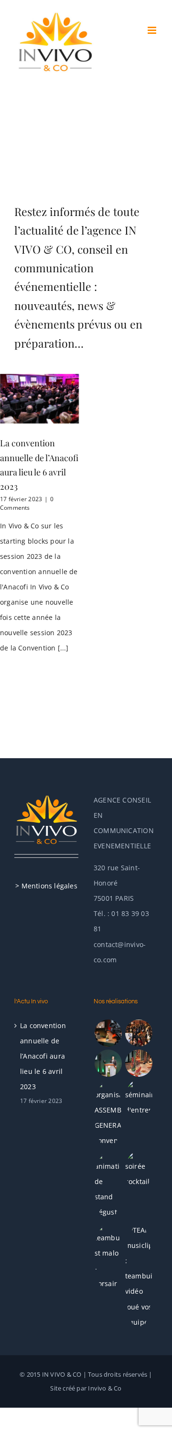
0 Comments (27, 503)
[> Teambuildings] (108, 1257)
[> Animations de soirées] (138, 1170)
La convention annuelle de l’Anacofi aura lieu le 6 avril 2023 (43, 1056)
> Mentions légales (46, 885)
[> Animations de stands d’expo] (108, 1185)
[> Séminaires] (138, 1098)
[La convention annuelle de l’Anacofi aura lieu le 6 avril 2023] (39, 398)
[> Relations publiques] (108, 1063)
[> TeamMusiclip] (138, 1276)
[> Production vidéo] (108, 1033)
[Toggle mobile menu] (153, 30)
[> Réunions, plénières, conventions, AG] (108, 1114)
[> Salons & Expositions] (138, 1033)
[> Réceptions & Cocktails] (138, 1063)
